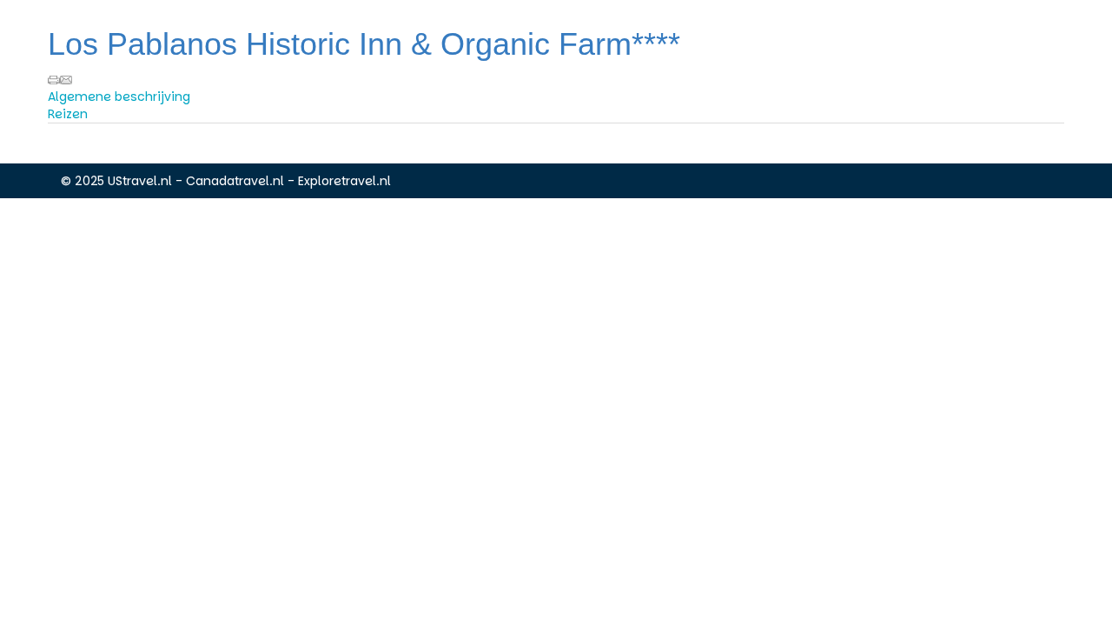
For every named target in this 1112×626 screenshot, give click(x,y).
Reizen (68, 114)
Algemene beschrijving (119, 96)
